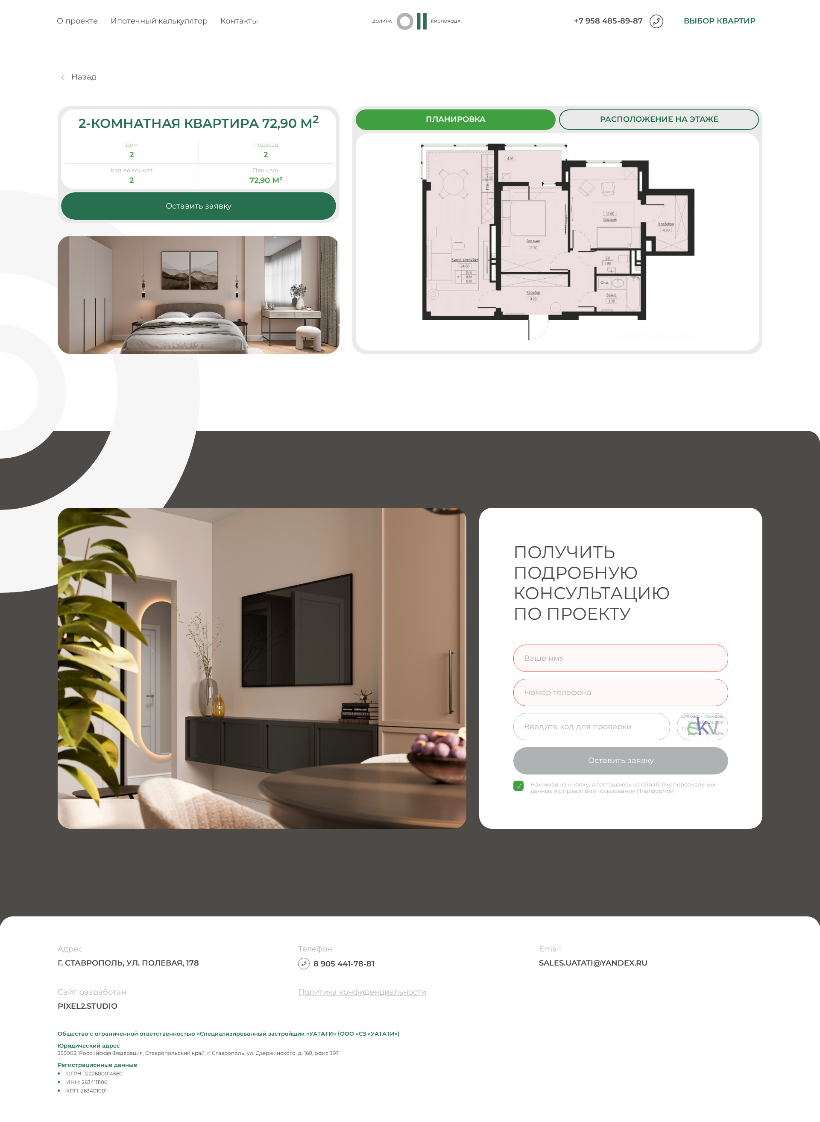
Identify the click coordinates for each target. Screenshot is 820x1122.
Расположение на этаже (659, 119)
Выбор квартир (720, 21)
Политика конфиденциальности (362, 992)
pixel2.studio (87, 1006)
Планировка (456, 119)
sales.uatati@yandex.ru (593, 963)
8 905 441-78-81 (344, 964)
